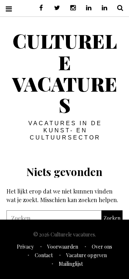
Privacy (25, 246)
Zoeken (117, 8)
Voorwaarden (62, 246)
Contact (44, 255)
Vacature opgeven (86, 255)
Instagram (70, 8)
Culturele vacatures (64, 73)
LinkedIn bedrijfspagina (102, 8)
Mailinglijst (71, 263)
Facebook (39, 8)
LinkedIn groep (86, 8)
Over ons (102, 246)
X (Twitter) (54, 8)
